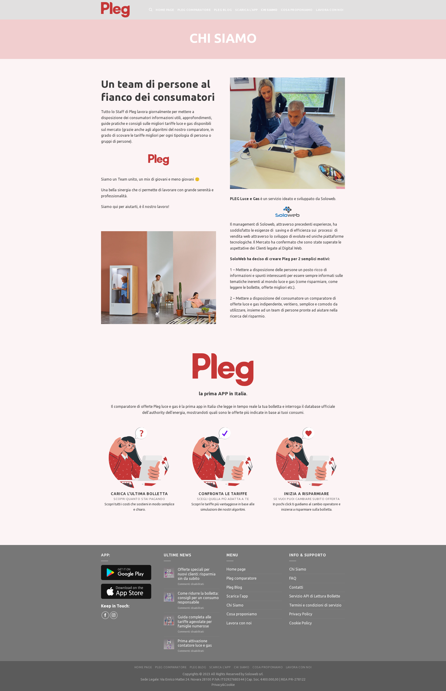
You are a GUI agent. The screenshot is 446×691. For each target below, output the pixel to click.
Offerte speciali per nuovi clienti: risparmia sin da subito (197, 573)
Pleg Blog (223, 9)
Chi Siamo (269, 9)
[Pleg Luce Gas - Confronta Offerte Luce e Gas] (121, 9)
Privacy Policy (300, 614)
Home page (165, 9)
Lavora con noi (330, 9)
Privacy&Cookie (223, 685)
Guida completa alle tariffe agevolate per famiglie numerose (195, 621)
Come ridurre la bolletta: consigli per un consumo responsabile (198, 597)
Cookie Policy (300, 623)
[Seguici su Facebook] (105, 615)
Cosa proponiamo (297, 9)
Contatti (296, 587)
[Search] (150, 9)
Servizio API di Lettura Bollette (314, 596)
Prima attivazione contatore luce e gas (195, 643)
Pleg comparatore (194, 9)
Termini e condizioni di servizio (315, 605)
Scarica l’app (246, 9)
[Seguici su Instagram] (114, 615)
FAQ (292, 578)
